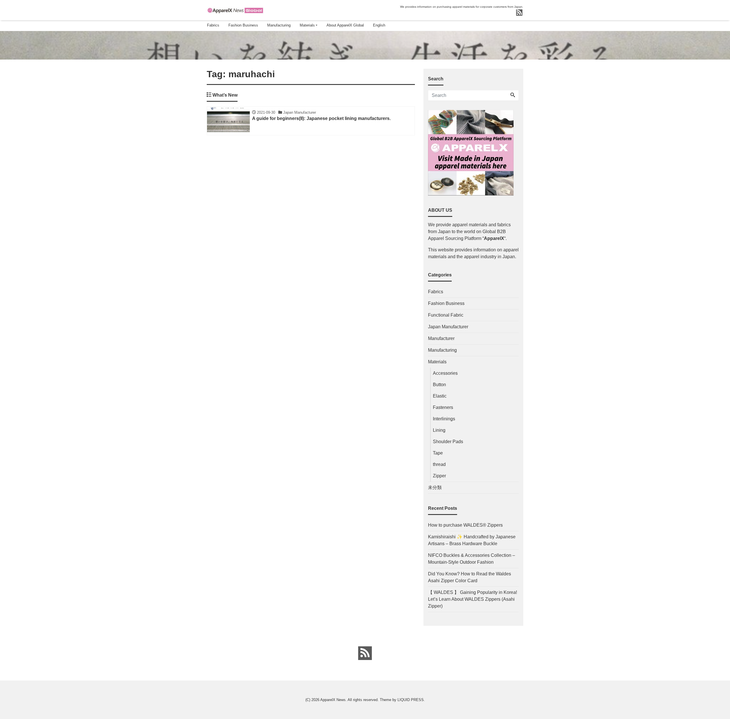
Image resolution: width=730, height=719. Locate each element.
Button (439, 384)
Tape (438, 453)
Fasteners (443, 407)
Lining (439, 430)
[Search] (512, 95)
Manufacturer (441, 338)
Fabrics (213, 25)
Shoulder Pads (448, 441)
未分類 (435, 487)
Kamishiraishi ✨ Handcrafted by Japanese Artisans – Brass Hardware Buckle (472, 540)
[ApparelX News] (235, 9)
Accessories (445, 373)
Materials (307, 25)
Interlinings (444, 418)
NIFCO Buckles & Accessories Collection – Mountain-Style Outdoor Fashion (471, 559)
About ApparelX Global (345, 25)
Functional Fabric (445, 315)
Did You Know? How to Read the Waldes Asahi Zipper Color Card (469, 577)
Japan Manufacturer (448, 326)
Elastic (440, 396)
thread (439, 464)
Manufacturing (279, 25)
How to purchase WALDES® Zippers (465, 525)
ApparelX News (333, 700)
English (379, 25)
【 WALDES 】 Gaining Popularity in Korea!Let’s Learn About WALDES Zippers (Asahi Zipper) (472, 599)
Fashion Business (243, 25)
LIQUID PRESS (411, 700)
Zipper (439, 475)
